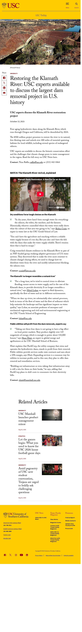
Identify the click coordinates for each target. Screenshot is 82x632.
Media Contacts (70, 521)
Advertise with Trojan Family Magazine (55, 539)
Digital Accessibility (69, 555)
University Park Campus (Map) (12, 523)
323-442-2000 (7, 531)
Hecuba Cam (7, 538)
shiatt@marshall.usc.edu (29, 380)
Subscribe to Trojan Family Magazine (54, 533)
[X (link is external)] (4, 82)
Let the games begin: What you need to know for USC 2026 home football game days (29, 446)
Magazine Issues (55, 522)
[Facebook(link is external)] (4, 77)
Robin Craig (61, 229)
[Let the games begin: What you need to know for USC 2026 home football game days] (52, 440)
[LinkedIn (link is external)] (4, 87)
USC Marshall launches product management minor (28, 419)
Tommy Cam (7, 535)
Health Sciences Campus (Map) (12, 529)
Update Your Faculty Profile (70, 524)
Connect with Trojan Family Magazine (54, 527)
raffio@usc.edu (36, 162)
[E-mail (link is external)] (4, 92)
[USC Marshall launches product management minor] (52, 415)
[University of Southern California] (11, 5)
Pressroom (69, 528)
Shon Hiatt (27, 338)
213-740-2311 (7, 525)
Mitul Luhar (32, 291)
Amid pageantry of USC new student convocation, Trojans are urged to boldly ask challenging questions (28, 480)
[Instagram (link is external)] (15, 554)
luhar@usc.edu (25, 319)
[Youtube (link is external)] (21, 554)
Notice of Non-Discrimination (53, 555)
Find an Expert (70, 517)
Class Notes (54, 519)
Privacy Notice (38, 555)
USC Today (41, 15)
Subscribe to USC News (40, 518)
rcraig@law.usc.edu (27, 271)
